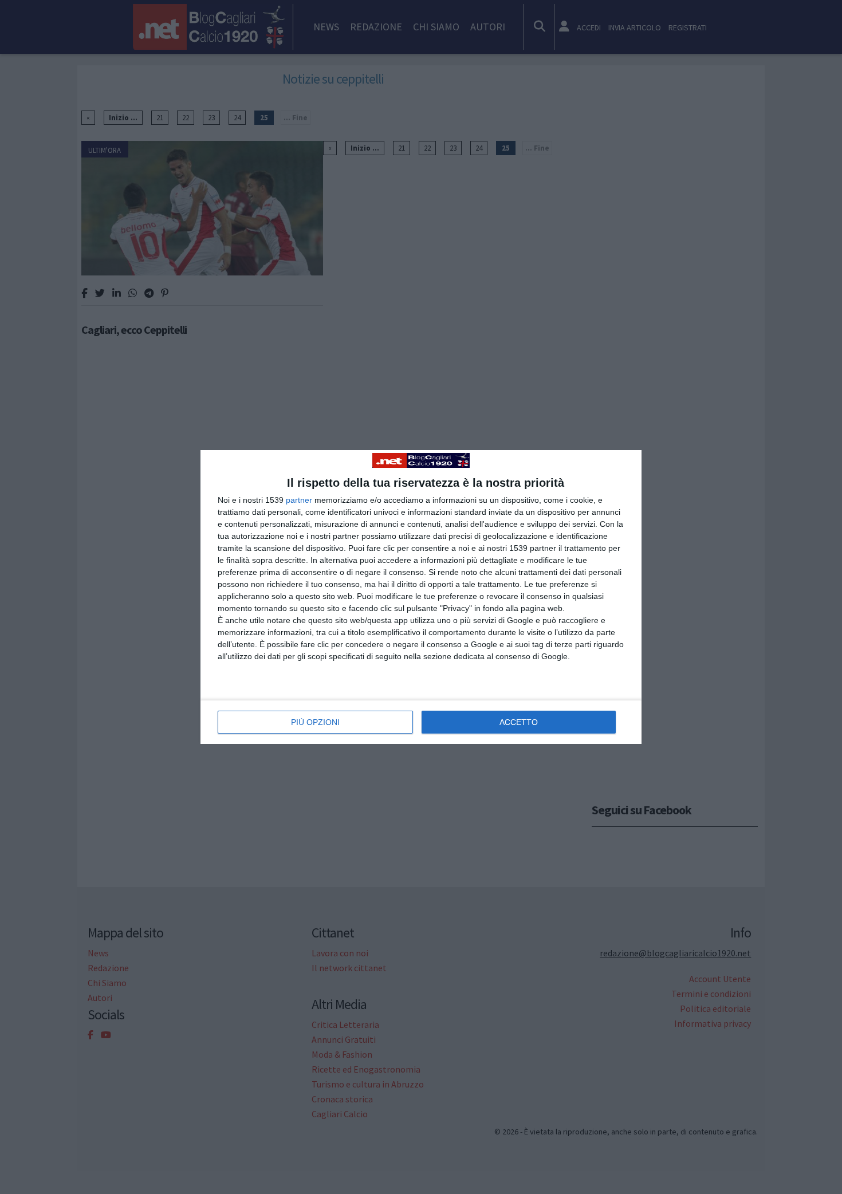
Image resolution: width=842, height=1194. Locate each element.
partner (299, 500)
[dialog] (421, 596)
